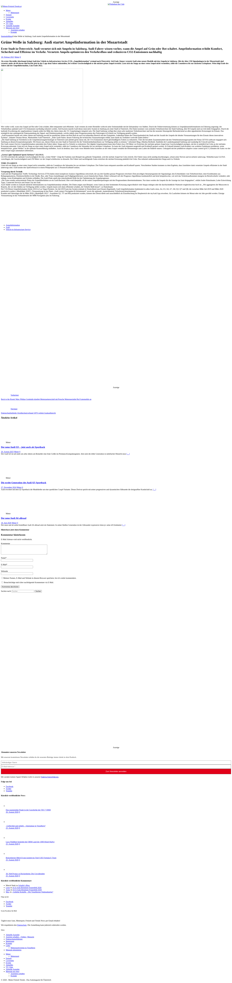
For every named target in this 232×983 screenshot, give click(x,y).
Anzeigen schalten (18, 30)
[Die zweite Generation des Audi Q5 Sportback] (19, 476)
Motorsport (15, 13)
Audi (8, 227)
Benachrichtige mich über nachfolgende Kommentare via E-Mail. (29, 582)
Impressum (10, 941)
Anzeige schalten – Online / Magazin (20, 937)
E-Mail (3, 565)
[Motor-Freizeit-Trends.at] (11, 6)
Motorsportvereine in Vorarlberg (23, 948)
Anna (8, 890)
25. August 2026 (12, 828)
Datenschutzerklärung (49, 777)
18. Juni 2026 (6, 523)
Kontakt (14, 32)
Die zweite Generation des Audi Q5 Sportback (23, 482)
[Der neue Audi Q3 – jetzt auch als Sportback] (19, 440)
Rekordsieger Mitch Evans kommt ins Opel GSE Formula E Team (31, 858)
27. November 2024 (8, 487)
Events (8, 19)
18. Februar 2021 (7, 57)
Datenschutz (22, 210)
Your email (5, 218)
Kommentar (5, 543)
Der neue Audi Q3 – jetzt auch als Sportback (23, 447)
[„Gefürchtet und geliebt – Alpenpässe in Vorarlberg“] (15, 822)
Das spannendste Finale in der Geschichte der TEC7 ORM (28, 810)
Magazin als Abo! (12, 28)
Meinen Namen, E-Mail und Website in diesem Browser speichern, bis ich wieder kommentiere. (39, 578)
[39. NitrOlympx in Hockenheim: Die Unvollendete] (15, 870)
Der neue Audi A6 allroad (13, 518)
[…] (128, 454)
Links (8, 946)
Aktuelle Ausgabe (12, 26)
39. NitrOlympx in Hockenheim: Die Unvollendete (25, 874)
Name (3, 558)
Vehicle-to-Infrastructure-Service (18, 229)
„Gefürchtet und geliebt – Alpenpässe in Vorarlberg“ (26, 826)
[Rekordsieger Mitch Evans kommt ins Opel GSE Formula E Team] (15, 854)
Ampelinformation (13, 225)
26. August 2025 (7, 452)
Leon (8, 888)
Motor (8, 10)
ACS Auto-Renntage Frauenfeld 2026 (26, 888)
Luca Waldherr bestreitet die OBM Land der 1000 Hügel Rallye (30, 842)
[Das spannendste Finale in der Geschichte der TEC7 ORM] (15, 806)
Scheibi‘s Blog (24, 885)
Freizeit (8, 15)
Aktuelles (9, 21)
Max (7, 892)
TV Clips (9, 23)
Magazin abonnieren (13, 950)
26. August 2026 (12, 812)
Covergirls (10, 17)
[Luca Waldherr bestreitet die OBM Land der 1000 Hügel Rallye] (15, 838)
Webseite (4, 571)
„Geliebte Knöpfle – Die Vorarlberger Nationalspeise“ (32, 892)
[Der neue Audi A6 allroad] (19, 511)
